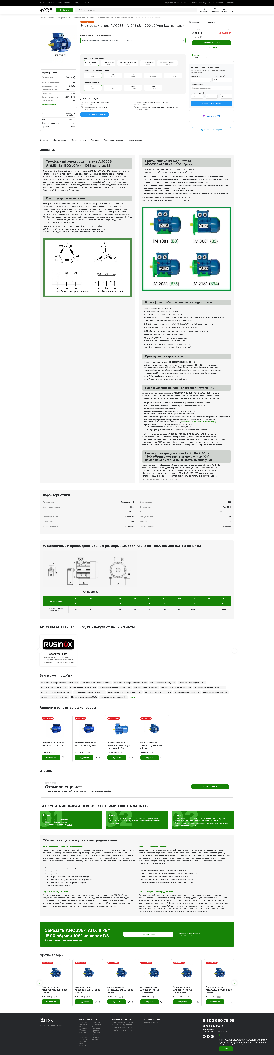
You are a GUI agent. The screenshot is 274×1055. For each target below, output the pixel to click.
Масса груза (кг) (197, 76)
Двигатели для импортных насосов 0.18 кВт (130, 683)
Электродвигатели (88, 1019)
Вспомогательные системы (122, 1019)
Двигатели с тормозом (83, 1038)
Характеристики (172, 3)
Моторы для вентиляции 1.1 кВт (146, 687)
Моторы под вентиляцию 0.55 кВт (83, 687)
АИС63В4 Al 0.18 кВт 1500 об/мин (55, 609)
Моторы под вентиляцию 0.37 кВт (53, 687)
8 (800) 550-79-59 (81, 3)
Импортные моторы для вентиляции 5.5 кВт (124, 692)
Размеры (185, 3)
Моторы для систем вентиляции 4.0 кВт (89, 692)
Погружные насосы (151, 1022)
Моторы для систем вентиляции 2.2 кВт (209, 687)
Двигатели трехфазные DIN (96, 1024)
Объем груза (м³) (218, 76)
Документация (59, 140)
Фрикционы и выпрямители (122, 1025)
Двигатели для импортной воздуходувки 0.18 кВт (59, 683)
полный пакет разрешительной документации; (198, 422)
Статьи (194, 3)
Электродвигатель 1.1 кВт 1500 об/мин (96, 683)
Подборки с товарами (113, 140)
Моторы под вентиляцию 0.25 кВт (191, 683)
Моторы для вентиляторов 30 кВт (113, 697)
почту (69, 824)
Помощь (203, 3)
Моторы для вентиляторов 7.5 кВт (158, 692)
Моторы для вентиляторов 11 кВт (187, 692)
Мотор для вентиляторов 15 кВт (215, 692)
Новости (220, 3)
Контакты (230, 3)
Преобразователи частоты (122, 1027)
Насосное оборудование (154, 1019)
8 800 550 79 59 (218, 1020)
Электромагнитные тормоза (122, 1022)
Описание (44, 140)
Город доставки (197, 84)
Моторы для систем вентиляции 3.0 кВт (56, 692)
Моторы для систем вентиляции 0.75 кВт (115, 687)
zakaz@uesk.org (186, 935)
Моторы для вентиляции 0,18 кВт (162, 683)
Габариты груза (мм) (198, 93)
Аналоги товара (135, 140)
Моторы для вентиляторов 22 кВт (84, 697)
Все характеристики (49, 104)
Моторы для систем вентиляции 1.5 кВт (176, 687)
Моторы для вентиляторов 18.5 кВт (54, 697)
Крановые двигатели (95, 1038)
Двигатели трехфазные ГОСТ (83, 1024)
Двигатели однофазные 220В (83, 1030)
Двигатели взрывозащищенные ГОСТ (96, 1032)
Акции (211, 3)
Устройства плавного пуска (122, 1030)
